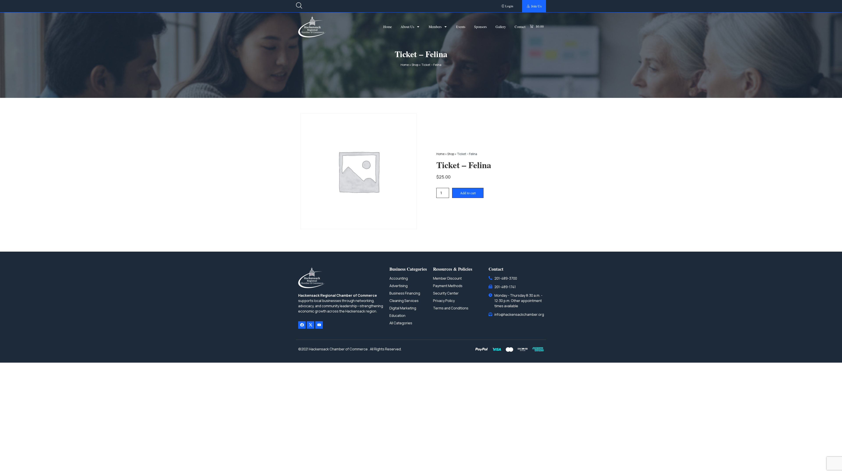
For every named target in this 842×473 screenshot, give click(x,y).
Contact (520, 26)
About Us (407, 26)
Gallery (501, 26)
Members (435, 26)
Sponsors (480, 26)
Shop (415, 65)
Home (387, 26)
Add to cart (468, 193)
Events (460, 26)
